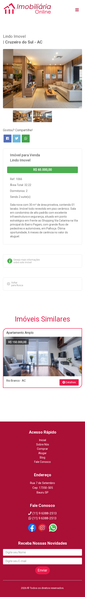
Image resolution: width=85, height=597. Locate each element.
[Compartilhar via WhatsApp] (26, 138)
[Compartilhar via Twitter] (17, 138)
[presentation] (8, 86)
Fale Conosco (42, 461)
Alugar (42, 453)
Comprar (42, 448)
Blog (42, 457)
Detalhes (70, 382)
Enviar (42, 570)
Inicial (42, 440)
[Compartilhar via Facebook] (7, 138)
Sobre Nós (42, 444)
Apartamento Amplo (20, 333)
